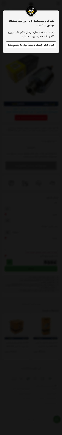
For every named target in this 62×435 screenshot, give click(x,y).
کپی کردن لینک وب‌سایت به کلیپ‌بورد (31, 44)
